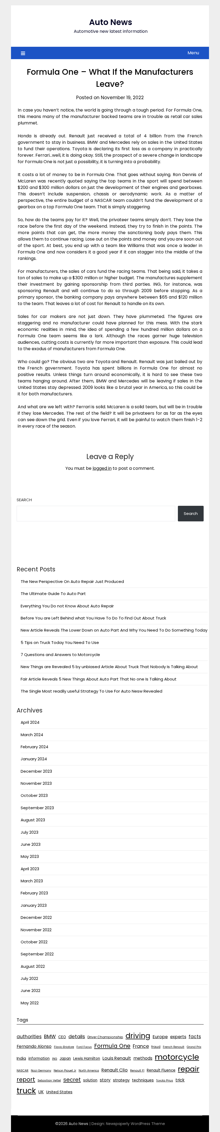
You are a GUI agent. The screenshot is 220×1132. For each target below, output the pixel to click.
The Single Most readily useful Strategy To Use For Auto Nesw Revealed (91, 691)
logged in (102, 468)
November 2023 (36, 783)
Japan (65, 1058)
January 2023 (34, 905)
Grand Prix (194, 1047)
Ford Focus (84, 1047)
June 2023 (31, 844)
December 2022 (36, 917)
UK (41, 1092)
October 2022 (34, 942)
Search (24, 500)
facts (195, 1036)
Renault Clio (114, 1070)
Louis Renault (116, 1058)
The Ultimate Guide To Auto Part (53, 593)
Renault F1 (137, 1071)
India (21, 1058)
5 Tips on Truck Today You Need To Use (60, 642)
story (105, 1080)
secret (72, 1079)
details (76, 1036)
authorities (29, 1036)
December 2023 (36, 771)
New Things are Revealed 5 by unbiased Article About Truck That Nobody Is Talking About (109, 666)
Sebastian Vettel (49, 1081)
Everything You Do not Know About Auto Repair (67, 606)
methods (142, 1058)
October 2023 (34, 795)
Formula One (112, 1046)
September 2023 (37, 808)
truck (26, 1090)
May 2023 (30, 856)
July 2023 (29, 832)
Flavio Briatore (64, 1047)
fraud (155, 1046)
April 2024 (30, 722)
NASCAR (22, 1071)
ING (54, 1059)
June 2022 (30, 990)
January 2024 (34, 759)
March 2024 (32, 734)
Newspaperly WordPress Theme (135, 1123)
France (141, 1046)
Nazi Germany (41, 1071)
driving (138, 1036)
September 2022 (37, 954)
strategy (121, 1080)
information (39, 1058)
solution (90, 1080)
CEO (62, 1037)
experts (178, 1037)
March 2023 (32, 881)
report (26, 1079)
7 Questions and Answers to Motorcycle (60, 654)
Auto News (110, 22)
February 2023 (34, 893)
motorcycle (177, 1056)
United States (59, 1092)
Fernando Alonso (34, 1046)
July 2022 (29, 978)
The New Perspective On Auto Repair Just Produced (72, 581)
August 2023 (33, 820)
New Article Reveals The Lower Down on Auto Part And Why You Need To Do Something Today (114, 630)
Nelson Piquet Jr (65, 1071)
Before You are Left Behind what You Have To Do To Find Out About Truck (93, 618)
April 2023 (30, 869)
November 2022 (36, 930)
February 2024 (34, 747)
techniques (143, 1080)
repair (188, 1069)
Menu (193, 53)
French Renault (173, 1047)
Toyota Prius (164, 1081)
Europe (160, 1037)
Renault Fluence (161, 1070)
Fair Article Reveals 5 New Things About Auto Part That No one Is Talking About (99, 679)
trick (180, 1080)
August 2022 (33, 966)
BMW (50, 1036)
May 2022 (30, 1003)
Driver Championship (105, 1037)
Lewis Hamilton (86, 1058)
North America (89, 1071)
